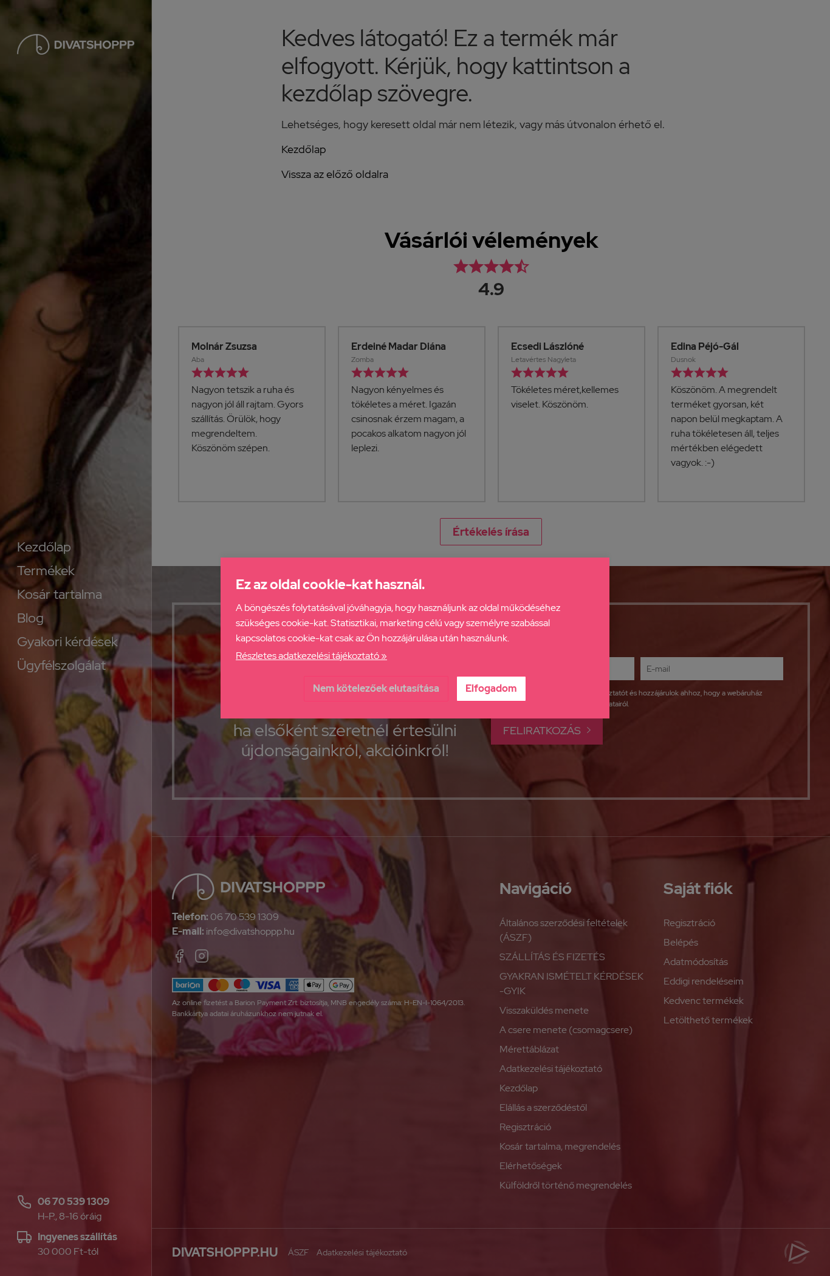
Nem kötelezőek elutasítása (376, 688)
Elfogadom (491, 688)
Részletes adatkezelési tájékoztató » (311, 655)
